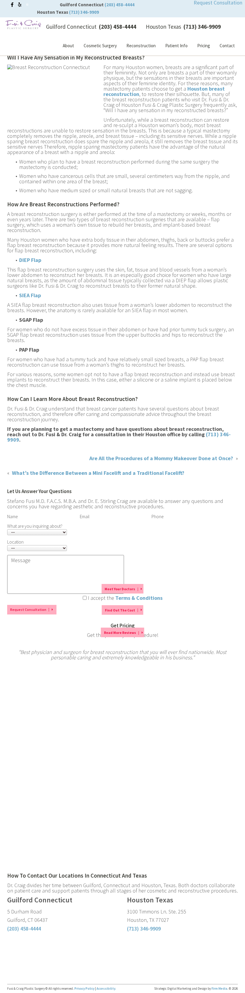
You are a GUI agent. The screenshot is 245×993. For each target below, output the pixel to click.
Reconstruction (141, 45)
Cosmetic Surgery (100, 45)
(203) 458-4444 (24, 928)
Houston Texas (52, 12)
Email (84, 516)
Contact (227, 45)
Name (12, 516)
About (68, 45)
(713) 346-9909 (144, 928)
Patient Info (176, 45)
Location (15, 542)
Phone (157, 516)
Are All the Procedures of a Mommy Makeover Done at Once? (161, 458)
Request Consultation (28, 609)
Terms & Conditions (139, 597)
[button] (122, 589)
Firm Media (219, 988)
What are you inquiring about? (34, 526)
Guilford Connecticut (82, 4)
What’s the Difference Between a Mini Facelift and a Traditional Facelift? (98, 472)
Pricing (203, 45)
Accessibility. (106, 988)
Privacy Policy (84, 988)
